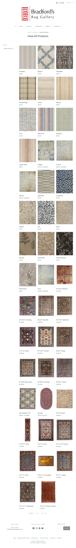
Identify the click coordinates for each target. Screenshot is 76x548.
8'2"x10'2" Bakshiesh (62, 320)
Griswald (22, 71)
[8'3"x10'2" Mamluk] (64, 274)
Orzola (40, 102)
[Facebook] (57, 3)
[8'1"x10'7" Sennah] (46, 336)
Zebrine (21, 227)
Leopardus (59, 196)
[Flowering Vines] (64, 243)
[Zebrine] (27, 212)
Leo (39, 227)
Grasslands (41, 258)
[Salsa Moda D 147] (27, 399)
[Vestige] (46, 150)
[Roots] (64, 212)
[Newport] (64, 119)
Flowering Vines (61, 258)
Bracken (21, 258)
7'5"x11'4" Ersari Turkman (48, 506)
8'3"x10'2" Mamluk (62, 289)
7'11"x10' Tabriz (24, 351)
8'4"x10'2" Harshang (25, 320)
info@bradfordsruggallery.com (14, 529)
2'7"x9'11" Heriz (24, 444)
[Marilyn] (46, 57)
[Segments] (46, 181)
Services (48, 26)
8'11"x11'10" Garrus (62, 444)
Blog (14, 538)
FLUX (39, 289)
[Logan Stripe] (27, 150)
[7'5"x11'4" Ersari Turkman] (48, 492)
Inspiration (38, 26)
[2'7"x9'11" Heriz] (27, 430)
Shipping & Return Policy (23, 538)
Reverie (21, 196)
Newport (59, 133)
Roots (58, 227)
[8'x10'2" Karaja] (64, 336)
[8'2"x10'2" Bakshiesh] (64, 305)
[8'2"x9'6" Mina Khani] (27, 368)
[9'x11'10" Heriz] (46, 430)
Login (70, 2)
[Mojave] (64, 88)
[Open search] (15, 26)
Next (46, 513)
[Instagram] (59, 3)
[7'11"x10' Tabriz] (27, 336)
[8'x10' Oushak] (64, 399)
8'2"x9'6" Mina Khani (25, 382)
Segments (41, 196)
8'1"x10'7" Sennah (43, 351)
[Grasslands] (46, 243)
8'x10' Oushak (60, 413)
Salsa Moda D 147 (24, 413)
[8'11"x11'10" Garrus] (64, 430)
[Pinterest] (61, 3)
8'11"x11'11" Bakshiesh (26, 506)
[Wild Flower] (27, 274)
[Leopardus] (64, 181)
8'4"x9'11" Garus (61, 382)
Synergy (40, 413)
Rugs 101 (29, 26)
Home (29, 32)
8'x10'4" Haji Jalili (43, 320)
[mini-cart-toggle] (74, 2)
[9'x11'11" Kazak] (64, 461)
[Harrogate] (64, 57)
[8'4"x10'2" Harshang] (27, 305)
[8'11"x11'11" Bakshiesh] (27, 492)
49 (42, 513)
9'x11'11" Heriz (23, 475)
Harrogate (59, 71)
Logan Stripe (23, 164)
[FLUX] (46, 274)
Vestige (40, 164)
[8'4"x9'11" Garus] (64, 368)
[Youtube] (63, 3)
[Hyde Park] (46, 119)
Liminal (58, 164)
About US (59, 538)
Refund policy (34, 538)
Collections (35, 32)
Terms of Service (44, 538)
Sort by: (5, 45)
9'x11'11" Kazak (61, 475)
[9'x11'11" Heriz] (27, 461)
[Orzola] (46, 88)
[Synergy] (46, 399)
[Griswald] (27, 57)
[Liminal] (64, 150)
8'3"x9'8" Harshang (43, 382)
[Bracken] (27, 243)
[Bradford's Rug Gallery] (38, 13)
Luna (20, 133)
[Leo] (46, 212)
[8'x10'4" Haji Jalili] (46, 305)
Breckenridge (23, 102)
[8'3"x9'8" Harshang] (46, 368)
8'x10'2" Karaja (60, 351)
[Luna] (27, 119)
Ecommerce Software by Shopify (38, 542)
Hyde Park (41, 133)
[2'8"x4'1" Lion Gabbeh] (46, 461)
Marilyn (40, 71)
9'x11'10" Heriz (42, 444)
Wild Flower (23, 289)
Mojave (58, 102)
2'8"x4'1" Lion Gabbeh (44, 475)
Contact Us (57, 26)
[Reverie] (27, 181)
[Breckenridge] (27, 88)
